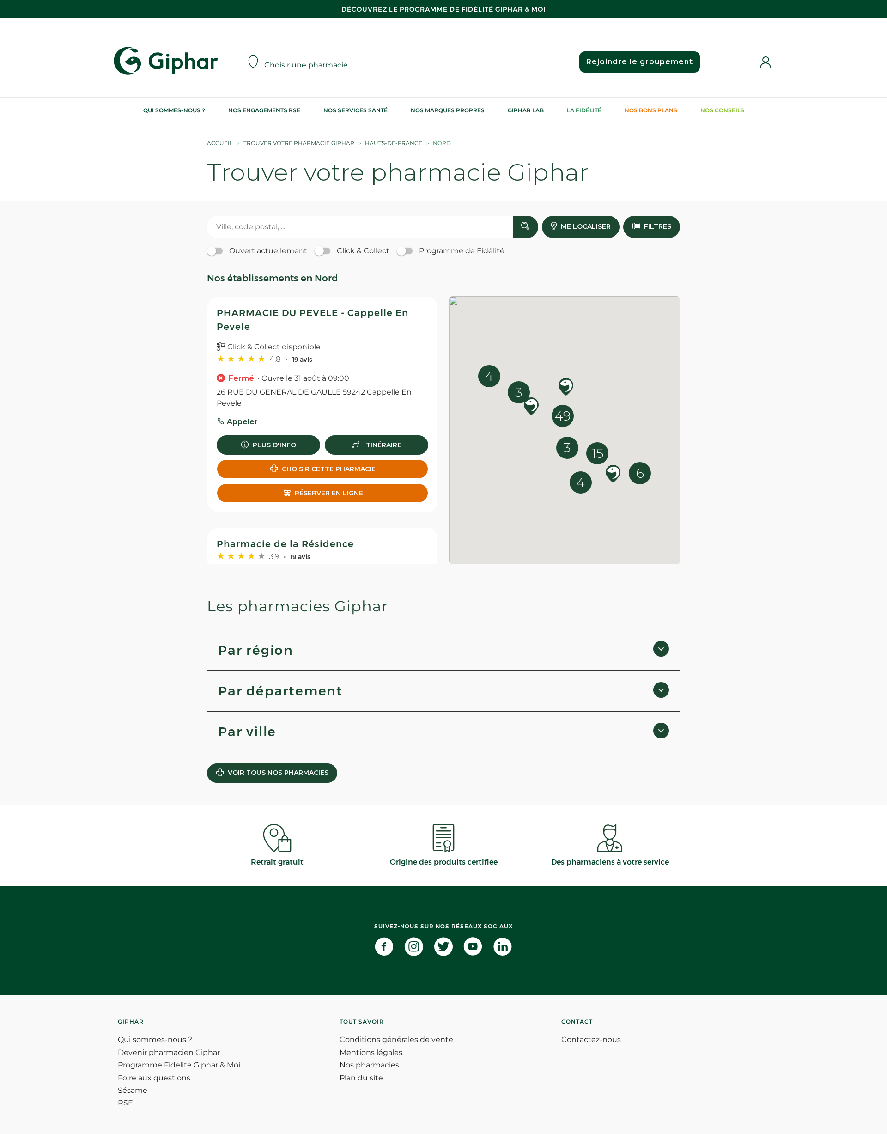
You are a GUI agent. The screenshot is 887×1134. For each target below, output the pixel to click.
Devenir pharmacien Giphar (169, 1052)
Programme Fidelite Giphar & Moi (179, 1065)
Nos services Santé (355, 110)
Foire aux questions (154, 1077)
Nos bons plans (651, 110)
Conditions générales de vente (396, 1039)
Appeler (242, 421)
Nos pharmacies (369, 1065)
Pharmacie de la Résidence (285, 543)
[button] (613, 474)
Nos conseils (722, 110)
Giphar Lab (526, 110)
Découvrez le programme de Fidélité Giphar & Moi (443, 9)
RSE (125, 1102)
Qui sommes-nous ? (174, 110)
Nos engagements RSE (264, 110)
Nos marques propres (448, 110)
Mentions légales (371, 1052)
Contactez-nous (591, 1039)
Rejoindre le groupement (639, 61)
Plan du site (361, 1077)
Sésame (132, 1090)
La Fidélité (584, 110)
